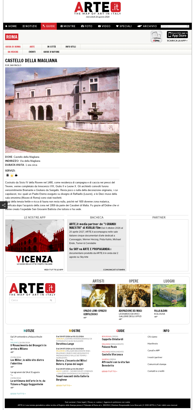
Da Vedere (13, 51)
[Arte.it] (97, 7)
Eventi (32, 51)
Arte (32, 46)
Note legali (81, 402)
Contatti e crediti (156, 371)
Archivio (150, 26)
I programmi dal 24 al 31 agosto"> (27, 378)
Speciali (126, 26)
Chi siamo (152, 336)
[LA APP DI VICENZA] (34, 270)
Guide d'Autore (51, 51)
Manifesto (153, 343)
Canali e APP (154, 350)
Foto (88, 26)
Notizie (31, 26)
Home (12, 26)
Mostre (69, 26)
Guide (50, 26)
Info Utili (71, 46)
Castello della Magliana (26, 156)
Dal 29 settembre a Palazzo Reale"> (28, 342)
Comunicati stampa (157, 364)
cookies (99, 402)
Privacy (91, 402)
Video (106, 26)
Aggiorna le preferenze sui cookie (117, 402)
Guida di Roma (13, 46)
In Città (51, 46)
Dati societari (70, 402)
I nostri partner (155, 357)
